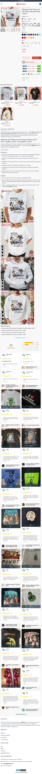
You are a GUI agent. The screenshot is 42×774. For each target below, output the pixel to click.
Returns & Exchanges (5, 735)
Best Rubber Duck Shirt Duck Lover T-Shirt (34, 103)
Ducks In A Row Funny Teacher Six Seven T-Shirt (21, 103)
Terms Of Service (4, 739)
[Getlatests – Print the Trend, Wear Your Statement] (21, 4)
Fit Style (23, 16)
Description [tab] (4, 129)
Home (23, 7)
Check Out (36, 58)
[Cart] (40, 4)
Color (23, 32)
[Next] (18, 17)
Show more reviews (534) (21, 714)
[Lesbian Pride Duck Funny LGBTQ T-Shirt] (7, 113)
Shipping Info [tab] (11, 129)
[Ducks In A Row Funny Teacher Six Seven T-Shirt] (21, 93)
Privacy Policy (4, 737)
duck (24, 79)
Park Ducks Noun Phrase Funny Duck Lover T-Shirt (14, 330)
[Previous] (2, 17)
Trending (28, 7)
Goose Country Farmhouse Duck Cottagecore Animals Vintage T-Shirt (18, 328)
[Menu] (1, 4)
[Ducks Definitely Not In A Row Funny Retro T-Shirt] (7, 93)
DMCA (2, 748)
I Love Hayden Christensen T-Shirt (32, 425)
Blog (2, 746)
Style (23, 21)
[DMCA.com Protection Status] (21, 770)
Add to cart (27, 58)
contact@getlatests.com (11, 186)
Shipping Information (5, 753)
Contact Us (3, 751)
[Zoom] (2, 25)
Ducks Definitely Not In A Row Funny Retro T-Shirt (7, 103)
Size (23, 40)
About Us (3, 733)
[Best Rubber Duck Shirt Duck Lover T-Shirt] (35, 93)
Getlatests (33, 145)
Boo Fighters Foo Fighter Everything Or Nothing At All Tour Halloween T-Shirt (12, 386)
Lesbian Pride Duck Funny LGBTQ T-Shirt (6, 123)
